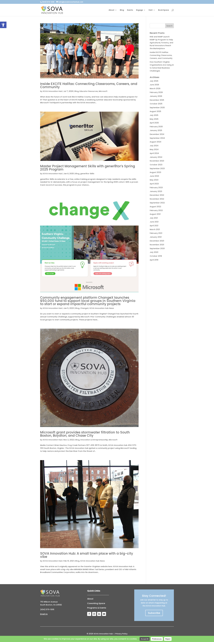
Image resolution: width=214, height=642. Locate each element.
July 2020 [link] (154, 252)
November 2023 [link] (157, 161)
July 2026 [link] (154, 81)
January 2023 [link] (156, 191)
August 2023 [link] (155, 172)
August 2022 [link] (155, 206)
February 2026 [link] (156, 92)
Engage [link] (139, 10)
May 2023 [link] (154, 180)
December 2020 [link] (157, 241)
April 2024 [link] (154, 153)
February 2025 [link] (156, 126)
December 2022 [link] (157, 195)
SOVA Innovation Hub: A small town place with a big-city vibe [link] (86, 555)
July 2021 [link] (154, 218)
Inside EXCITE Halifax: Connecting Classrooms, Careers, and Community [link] (88, 85)
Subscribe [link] (154, 613)
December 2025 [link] (157, 100)
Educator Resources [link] (89, 91)
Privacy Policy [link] (121, 633)
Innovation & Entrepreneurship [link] (94, 440)
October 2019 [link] (156, 256)
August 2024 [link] (155, 142)
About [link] (111, 10)
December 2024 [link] (157, 134)
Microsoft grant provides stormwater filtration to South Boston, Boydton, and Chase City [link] (85, 434)
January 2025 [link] (156, 130)
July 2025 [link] (154, 115)
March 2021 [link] (155, 229)
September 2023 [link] (157, 168)
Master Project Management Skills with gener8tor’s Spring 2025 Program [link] (87, 168)
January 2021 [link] (156, 237)
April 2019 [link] (154, 260)
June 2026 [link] (154, 84)
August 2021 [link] (155, 214)
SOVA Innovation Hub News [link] (101, 308)
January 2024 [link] (156, 157)
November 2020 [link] (157, 244)
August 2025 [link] (155, 111)
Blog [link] (122, 10)
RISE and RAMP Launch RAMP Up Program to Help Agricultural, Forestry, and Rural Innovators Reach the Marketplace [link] (161, 42)
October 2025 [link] (156, 103)
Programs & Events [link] (96, 607)
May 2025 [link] (154, 119)
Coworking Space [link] (96, 603)
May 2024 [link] (154, 149)
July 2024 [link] (154, 145)
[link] (3, 25)
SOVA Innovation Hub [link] (52, 91)
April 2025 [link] (154, 123)
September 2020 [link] (157, 248)
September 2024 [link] (157, 138)
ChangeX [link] (84, 308)
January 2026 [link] (156, 96)
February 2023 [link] (156, 187)
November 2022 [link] (157, 199)
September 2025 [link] (157, 107)
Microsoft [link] (103, 91)
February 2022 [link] (156, 210)
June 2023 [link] (154, 176)
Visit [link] (150, 10)
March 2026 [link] (155, 88)
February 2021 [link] (156, 233)
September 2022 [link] (157, 203)
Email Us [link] (44, 614)
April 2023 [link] (154, 183)
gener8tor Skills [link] (87, 173)
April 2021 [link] (154, 225)
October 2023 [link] (156, 164)
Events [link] (130, 10)
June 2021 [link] (154, 222)
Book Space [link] (163, 10)
